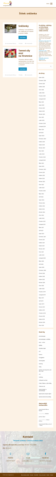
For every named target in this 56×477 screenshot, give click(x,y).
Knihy (40, 366)
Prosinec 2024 (42, 123)
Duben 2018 (42, 319)
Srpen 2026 (41, 77)
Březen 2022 (42, 212)
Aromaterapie (42, 336)
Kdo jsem (31, 474)
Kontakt (48, 474)
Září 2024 (41, 132)
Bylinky (40, 345)
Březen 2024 (42, 148)
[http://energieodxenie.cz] (7, 4)
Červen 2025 (42, 108)
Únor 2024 (41, 151)
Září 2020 (41, 264)
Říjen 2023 (41, 163)
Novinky (51, 474)
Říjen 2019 (41, 298)
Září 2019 (41, 301)
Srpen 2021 (41, 233)
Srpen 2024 (41, 135)
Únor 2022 (41, 215)
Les (40, 374)
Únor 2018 (41, 325)
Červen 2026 (42, 83)
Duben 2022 (42, 209)
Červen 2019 (42, 307)
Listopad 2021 (42, 224)
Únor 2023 (41, 184)
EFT (40, 351)
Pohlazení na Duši (43, 380)
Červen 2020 (42, 273)
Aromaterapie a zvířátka (44, 339)
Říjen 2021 (41, 227)
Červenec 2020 (42, 270)
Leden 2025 (41, 120)
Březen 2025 (42, 114)
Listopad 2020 (42, 258)
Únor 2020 (41, 285)
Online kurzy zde (42, 50)
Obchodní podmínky (19, 440)
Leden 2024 (41, 154)
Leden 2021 (41, 255)
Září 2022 (41, 197)
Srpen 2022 (41, 200)
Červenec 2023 (42, 169)
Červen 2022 (42, 203)
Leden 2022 (41, 218)
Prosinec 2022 (42, 190)
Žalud (44, 416)
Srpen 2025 (41, 105)
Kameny (41, 363)
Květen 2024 (42, 141)
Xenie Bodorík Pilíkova (11, 43)
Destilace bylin (42, 348)
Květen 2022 (42, 206)
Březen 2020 (42, 282)
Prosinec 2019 (42, 291)
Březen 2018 (42, 322)
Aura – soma (42, 342)
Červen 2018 (42, 316)
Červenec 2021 (42, 236)
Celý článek (23, 37)
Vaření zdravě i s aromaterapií (43, 390)
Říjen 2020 (41, 261)
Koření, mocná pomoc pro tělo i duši (45, 370)
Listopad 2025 (42, 99)
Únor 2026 (41, 89)
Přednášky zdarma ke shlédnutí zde (44, 58)
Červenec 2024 (42, 138)
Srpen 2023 (41, 166)
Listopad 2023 (42, 160)
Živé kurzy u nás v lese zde (45, 40)
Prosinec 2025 (42, 96)
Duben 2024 (42, 144)
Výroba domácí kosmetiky (45, 396)
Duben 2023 (42, 178)
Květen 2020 (42, 276)
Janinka (40, 416)
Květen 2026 (42, 86)
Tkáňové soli (42, 386)
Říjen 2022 (41, 193)
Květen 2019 (42, 310)
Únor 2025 (41, 117)
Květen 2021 (42, 242)
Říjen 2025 (41, 102)
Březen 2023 (42, 181)
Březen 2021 (42, 249)
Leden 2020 (41, 288)
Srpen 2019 (41, 304)
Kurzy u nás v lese (42, 474)
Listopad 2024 (42, 126)
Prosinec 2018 (42, 313)
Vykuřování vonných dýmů (45, 393)
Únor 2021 (41, 252)
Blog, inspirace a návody (25, 474)
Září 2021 (41, 230)
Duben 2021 (42, 245)
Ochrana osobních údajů (35, 440)
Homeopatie (42, 360)
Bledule (40, 410)
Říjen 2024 (41, 129)
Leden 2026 (41, 92)
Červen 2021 (42, 239)
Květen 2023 (42, 175)
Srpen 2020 (41, 267)
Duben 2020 (42, 279)
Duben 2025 (42, 111)
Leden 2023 (41, 187)
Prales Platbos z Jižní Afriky (45, 383)
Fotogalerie (41, 357)
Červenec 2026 (42, 80)
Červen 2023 (42, 172)
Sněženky (24, 25)
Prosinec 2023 (42, 157)
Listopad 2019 (42, 294)
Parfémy (41, 377)
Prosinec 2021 (42, 221)
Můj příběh (36, 474)
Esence (40, 354)
